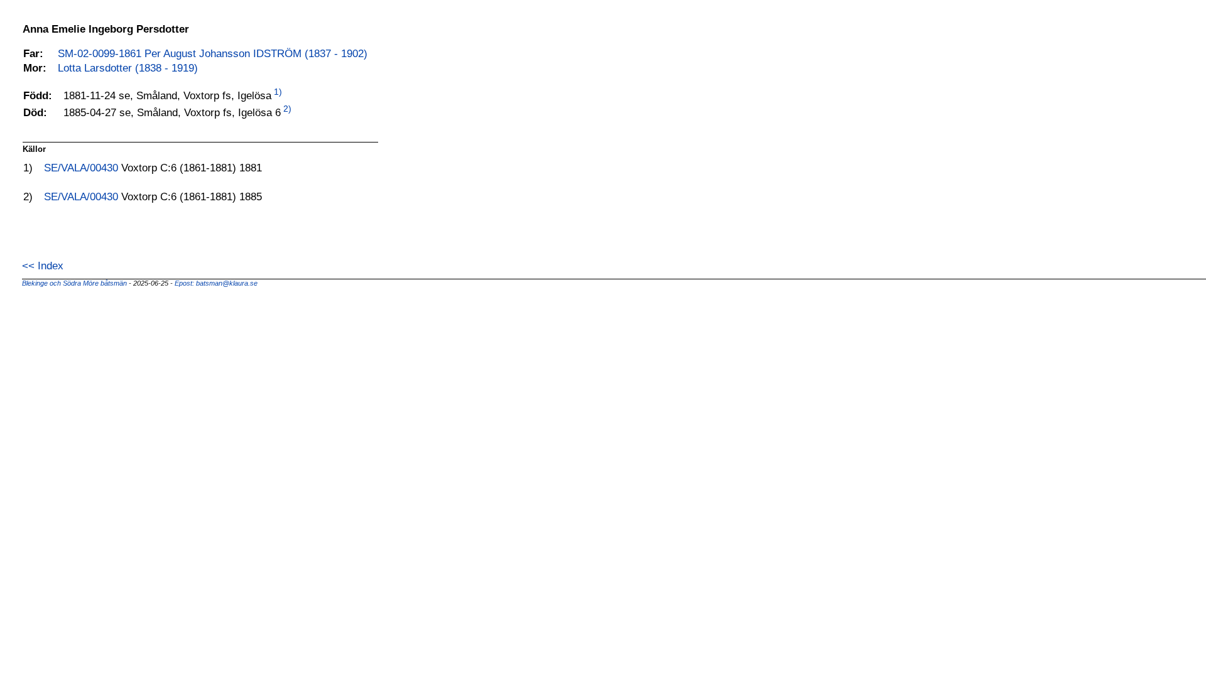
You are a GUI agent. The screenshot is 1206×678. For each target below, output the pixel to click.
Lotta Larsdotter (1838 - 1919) (128, 68)
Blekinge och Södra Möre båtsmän (75, 283)
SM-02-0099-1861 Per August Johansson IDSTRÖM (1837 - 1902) (212, 53)
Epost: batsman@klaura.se (216, 283)
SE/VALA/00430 (82, 167)
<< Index (42, 265)
